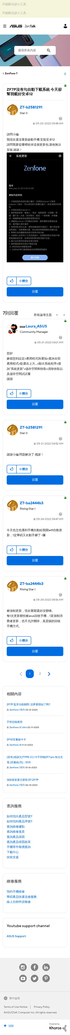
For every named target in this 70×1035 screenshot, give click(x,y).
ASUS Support (16, 936)
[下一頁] (48, 674)
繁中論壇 (14, 998)
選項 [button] (64, 73)
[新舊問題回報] (57, 315)
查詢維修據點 (16, 827)
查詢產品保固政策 (19, 842)
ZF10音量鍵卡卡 (16, 739)
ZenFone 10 (15, 745)
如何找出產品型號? (19, 816)
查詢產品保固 (16, 837)
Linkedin (46, 963)
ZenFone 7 (11, 73)
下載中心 (13, 852)
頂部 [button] (11, 1026)
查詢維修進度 (16, 832)
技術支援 (13, 857)
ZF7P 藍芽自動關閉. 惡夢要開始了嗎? (28, 704)
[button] (12, 281)
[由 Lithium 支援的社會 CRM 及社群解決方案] (57, 1027)
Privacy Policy (42, 1007)
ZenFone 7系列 (17, 709)
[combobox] (35, 50)
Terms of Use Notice (15, 1007)
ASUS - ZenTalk (23, 26)
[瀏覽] (6, 26)
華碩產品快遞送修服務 (22, 897)
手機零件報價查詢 (19, 847)
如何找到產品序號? (19, 821)
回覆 (35, 291)
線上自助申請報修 (19, 902)
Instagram (22, 963)
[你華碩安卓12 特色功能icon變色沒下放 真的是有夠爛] (63, 315)
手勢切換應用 (14, 722)
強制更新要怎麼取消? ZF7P (22, 780)
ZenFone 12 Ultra (18, 727)
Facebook (34, 963)
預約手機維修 (16, 891)
